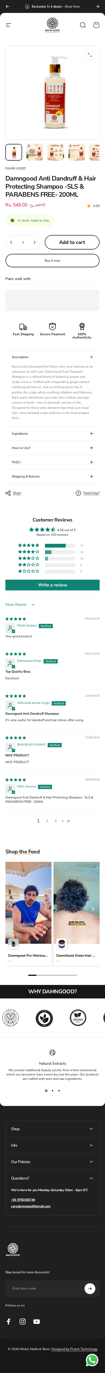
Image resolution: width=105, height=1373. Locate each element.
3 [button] (56, 821)
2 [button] (47, 821)
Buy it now (52, 260)
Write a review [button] (52, 585)
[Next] (97, 6)
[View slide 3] (59, 1090)
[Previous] (7, 6)
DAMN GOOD (15, 168)
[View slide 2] (52, 1090)
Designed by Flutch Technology (74, 1349)
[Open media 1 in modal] (90, 55)
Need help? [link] (91, 493)
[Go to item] (13, 152)
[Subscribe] (90, 1288)
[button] (29, 546)
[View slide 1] (46, 1090)
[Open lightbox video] (28, 914)
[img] (15, 619)
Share (17, 493)
